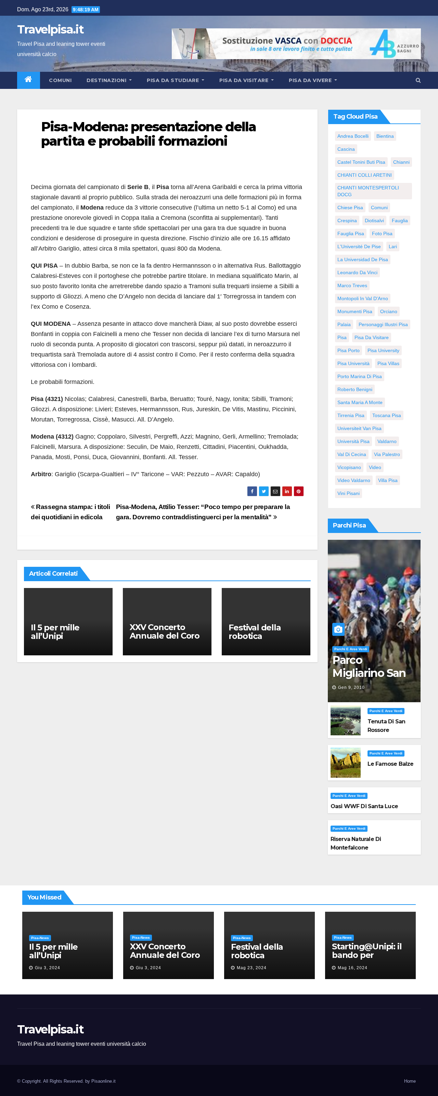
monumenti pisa (354, 311)
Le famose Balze (391, 764)
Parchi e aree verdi (350, 649)
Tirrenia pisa (350, 415)
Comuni (60, 80)
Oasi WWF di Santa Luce (364, 806)
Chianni (401, 162)
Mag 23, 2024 (252, 967)
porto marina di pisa (359, 376)
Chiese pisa (350, 207)
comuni (379, 207)
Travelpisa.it (50, 29)
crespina (347, 220)
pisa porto (348, 350)
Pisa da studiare (174, 80)
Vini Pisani (348, 493)
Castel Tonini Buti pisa (361, 162)
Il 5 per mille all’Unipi (55, 632)
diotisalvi (374, 220)
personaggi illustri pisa (383, 324)
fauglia (400, 220)
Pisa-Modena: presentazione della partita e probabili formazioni (148, 134)
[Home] (28, 80)
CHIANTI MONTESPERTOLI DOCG (368, 191)
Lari (393, 246)
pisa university (383, 350)
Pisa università (353, 363)
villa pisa (388, 480)
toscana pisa (386, 415)
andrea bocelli (353, 136)
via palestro (387, 454)
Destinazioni (107, 80)
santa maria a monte (360, 402)
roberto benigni (354, 389)
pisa (342, 337)
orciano (388, 311)
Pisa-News (40, 938)
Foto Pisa (382, 233)
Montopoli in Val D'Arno (362, 298)
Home (410, 1081)
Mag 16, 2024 (353, 967)
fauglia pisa (350, 233)
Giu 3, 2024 (47, 967)
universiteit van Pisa (359, 428)
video (375, 467)
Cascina (346, 149)
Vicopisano (349, 467)
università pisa (353, 441)
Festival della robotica (255, 632)
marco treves (352, 285)
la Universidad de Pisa (362, 259)
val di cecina (351, 454)
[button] (418, 80)
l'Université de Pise (359, 246)
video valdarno (353, 480)
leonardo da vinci (357, 272)
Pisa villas (388, 363)
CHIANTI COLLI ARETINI (364, 175)
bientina (385, 136)
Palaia (344, 324)
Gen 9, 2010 (351, 687)
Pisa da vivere (311, 80)
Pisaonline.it (103, 1081)
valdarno (387, 441)
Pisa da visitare (244, 80)
